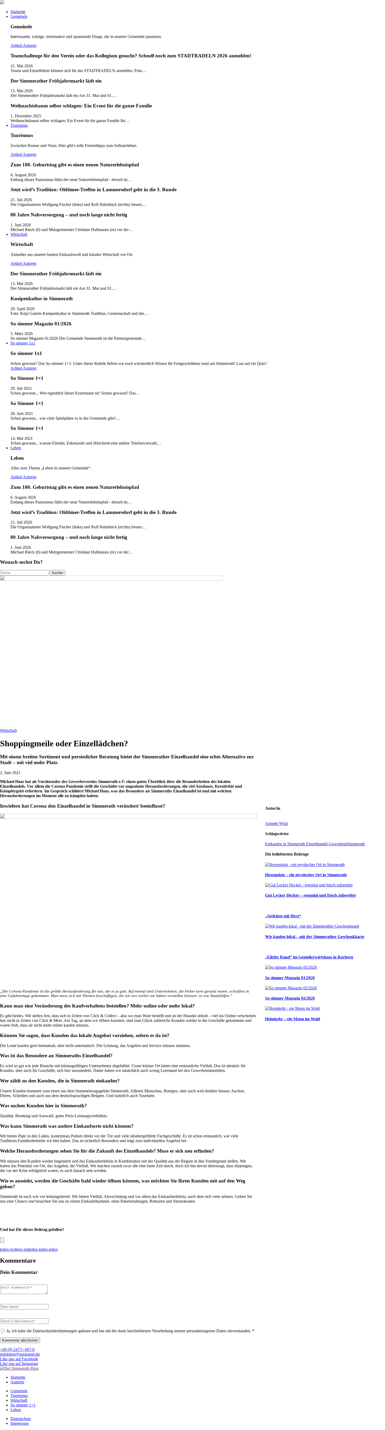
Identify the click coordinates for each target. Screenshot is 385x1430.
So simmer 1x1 (22, 343)
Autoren (29, 45)
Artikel (16, 45)
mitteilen (31, 1249)
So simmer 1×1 (23, 1405)
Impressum (19, 1423)
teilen (5, 1249)
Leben (15, 448)
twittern (17, 1249)
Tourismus (19, 125)
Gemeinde (19, 16)
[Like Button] (2, 1240)
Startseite (17, 11)
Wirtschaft (18, 234)
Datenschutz (20, 1418)
